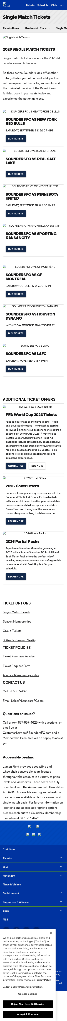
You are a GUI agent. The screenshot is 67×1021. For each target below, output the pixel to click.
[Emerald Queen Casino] (27, 834)
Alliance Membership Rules (21, 675)
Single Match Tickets (16, 612)
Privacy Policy (43, 979)
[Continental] (33, 834)
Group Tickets (12, 630)
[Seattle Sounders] (6, 5)
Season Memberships (17, 621)
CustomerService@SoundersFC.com (27, 732)
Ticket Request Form (16, 665)
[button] (61, 5)
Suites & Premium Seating (20, 640)
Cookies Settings (27, 993)
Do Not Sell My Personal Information (22, 986)
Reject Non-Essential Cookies (27, 1004)
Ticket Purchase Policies (19, 656)
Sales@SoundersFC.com (27, 700)
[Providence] (29, 826)
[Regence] (39, 834)
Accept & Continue (27, 1014)
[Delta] (37, 826)
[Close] (51, 933)
